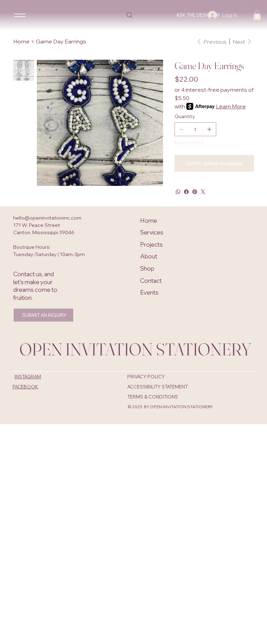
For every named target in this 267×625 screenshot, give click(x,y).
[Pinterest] (194, 191)
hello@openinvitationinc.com (47, 218)
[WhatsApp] (178, 191)
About (148, 256)
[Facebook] (186, 191)
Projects (151, 244)
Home (148, 220)
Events (149, 292)
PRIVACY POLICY (146, 376)
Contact (151, 280)
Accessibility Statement (157, 386)
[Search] (129, 15)
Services (151, 232)
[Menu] (19, 15)
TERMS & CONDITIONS (152, 397)
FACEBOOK (25, 386)
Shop (147, 268)
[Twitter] (203, 191)
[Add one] (209, 129)
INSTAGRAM (28, 376)
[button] (257, 15)
